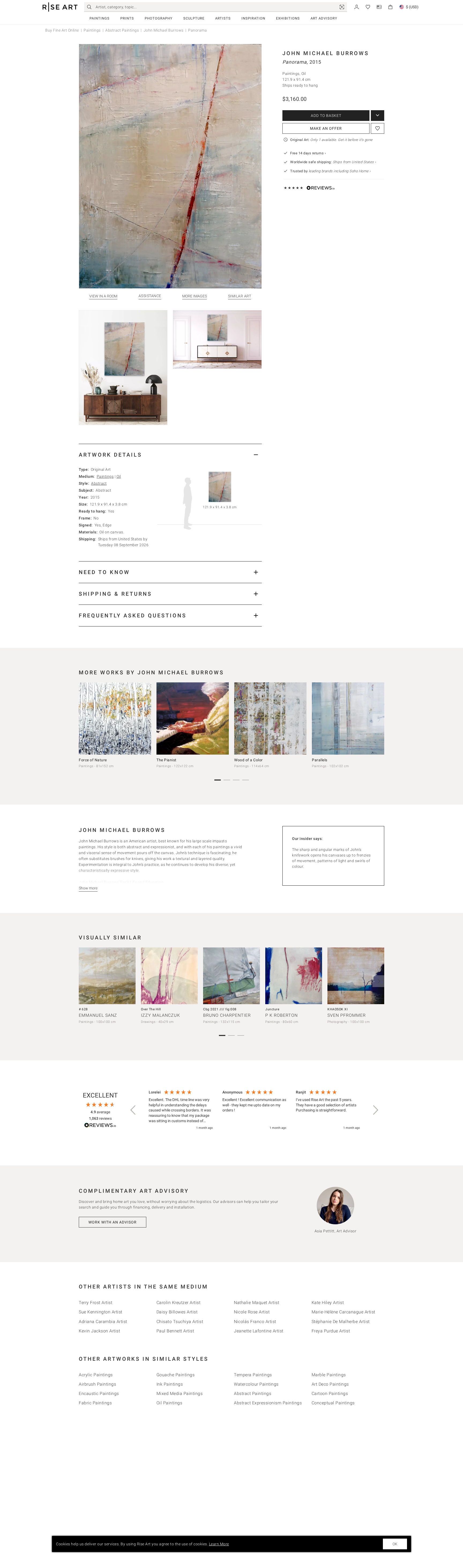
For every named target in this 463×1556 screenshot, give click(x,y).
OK (395, 1544)
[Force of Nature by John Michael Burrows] (115, 718)
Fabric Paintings (95, 1402)
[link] (342, 7)
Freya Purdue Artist (331, 1330)
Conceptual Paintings (333, 1402)
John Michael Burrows (164, 30)
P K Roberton (281, 1015)
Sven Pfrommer (346, 1015)
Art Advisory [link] (324, 18)
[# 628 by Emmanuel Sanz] (107, 975)
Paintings (99, 18)
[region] (254, 1110)
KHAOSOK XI (337, 1009)
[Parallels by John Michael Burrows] (348, 718)
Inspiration (253, 18)
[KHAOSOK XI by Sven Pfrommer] (355, 975)
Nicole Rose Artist (252, 1311)
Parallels (319, 760)
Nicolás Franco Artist (255, 1321)
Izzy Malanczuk (160, 1015)
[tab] (170, 454)
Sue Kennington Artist (100, 1311)
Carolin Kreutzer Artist (178, 1302)
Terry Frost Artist (95, 1302)
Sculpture (193, 18)
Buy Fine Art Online (62, 30)
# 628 (83, 1009)
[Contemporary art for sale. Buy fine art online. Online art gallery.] (60, 7)
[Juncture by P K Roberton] (293, 975)
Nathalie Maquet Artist (256, 1302)
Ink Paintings (169, 1384)
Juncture (272, 1009)
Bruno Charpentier (227, 1015)
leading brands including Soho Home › (340, 171)
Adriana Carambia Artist (103, 1321)
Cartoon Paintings (330, 1393)
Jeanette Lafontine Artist (258, 1330)
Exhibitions (288, 18)
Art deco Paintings (330, 1384)
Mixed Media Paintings (179, 1393)
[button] (133, 1110)
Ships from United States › (354, 162)
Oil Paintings (169, 1402)
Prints (127, 18)
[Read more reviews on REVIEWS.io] (100, 1126)
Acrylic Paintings (96, 1374)
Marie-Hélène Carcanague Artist (343, 1311)
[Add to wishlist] (377, 128)
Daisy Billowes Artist (177, 1311)
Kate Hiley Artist (328, 1302)
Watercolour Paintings (256, 1384)
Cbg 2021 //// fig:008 (220, 1009)
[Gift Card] (379, 6)
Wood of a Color (248, 760)
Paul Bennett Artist (175, 1330)
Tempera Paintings (253, 1374)
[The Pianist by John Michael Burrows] (192, 718)
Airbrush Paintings (97, 1384)
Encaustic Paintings (99, 1393)
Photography (159, 18)
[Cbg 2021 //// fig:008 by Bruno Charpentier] (231, 975)
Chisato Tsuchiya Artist (179, 1321)
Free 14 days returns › (308, 153)
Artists (223, 18)
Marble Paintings (329, 1374)
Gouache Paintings (175, 1374)
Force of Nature (93, 760)
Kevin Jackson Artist (99, 1330)
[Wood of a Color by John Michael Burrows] (270, 718)
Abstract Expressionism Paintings (268, 1402)
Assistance (150, 296)
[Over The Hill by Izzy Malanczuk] (169, 975)
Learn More (219, 1544)
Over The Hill (151, 1009)
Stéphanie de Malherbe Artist (341, 1321)
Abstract (99, 483)
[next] (378, 720)
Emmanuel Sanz (98, 1015)
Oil (119, 476)
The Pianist (166, 760)
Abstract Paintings (122, 30)
